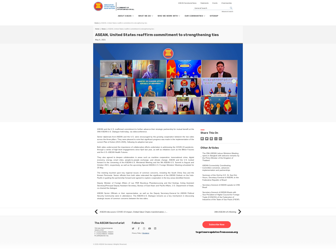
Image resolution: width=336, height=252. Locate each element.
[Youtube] (149, 228)
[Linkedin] (155, 228)
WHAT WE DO (144, 16)
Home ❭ (97, 23)
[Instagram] (144, 228)
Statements (204, 3)
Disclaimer (145, 233)
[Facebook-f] (138, 228)
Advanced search (227, 11)
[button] (216, 224)
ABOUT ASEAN (125, 16)
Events (214, 3)
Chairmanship (226, 3)
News (104, 29)
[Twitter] (133, 228)
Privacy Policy (136, 233)
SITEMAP (214, 16)
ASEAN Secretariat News (187, 3)
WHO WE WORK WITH (168, 16)
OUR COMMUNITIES (194, 16)
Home (97, 29)
